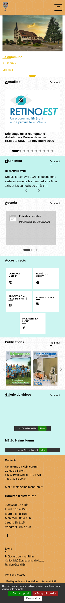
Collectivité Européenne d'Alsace (24, 560)
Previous (4, 369)
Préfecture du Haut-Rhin (19, 556)
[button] (26, 193)
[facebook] (9, 535)
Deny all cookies (46, 593)
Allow (42, 428)
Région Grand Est (15, 564)
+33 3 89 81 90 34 (15, 478)
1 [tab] (27, 250)
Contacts (10, 460)
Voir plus (7, 69)
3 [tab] (37, 250)
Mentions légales (15, 574)
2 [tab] (32, 250)
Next (61, 369)
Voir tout (55, 82)
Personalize (33, 598)
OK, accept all (20, 593)
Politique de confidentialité (22, 581)
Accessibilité (48, 581)
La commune (12, 57)
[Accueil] (15, 7)
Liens (8, 548)
